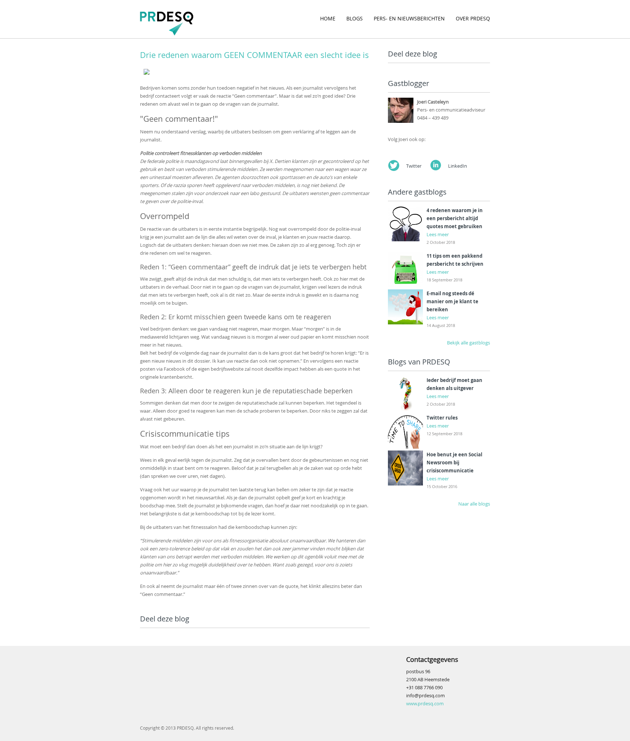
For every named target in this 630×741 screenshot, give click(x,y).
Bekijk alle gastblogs (468, 342)
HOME (327, 18)
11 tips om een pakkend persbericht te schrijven (455, 260)
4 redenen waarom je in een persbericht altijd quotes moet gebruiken (455, 218)
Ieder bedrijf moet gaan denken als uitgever (454, 384)
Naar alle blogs (474, 503)
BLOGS (354, 18)
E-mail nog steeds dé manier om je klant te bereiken (452, 301)
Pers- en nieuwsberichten (409, 18)
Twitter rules (442, 417)
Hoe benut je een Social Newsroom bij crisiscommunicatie (454, 462)
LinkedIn (457, 166)
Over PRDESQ (473, 18)
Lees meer (438, 234)
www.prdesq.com (425, 703)
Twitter (413, 166)
